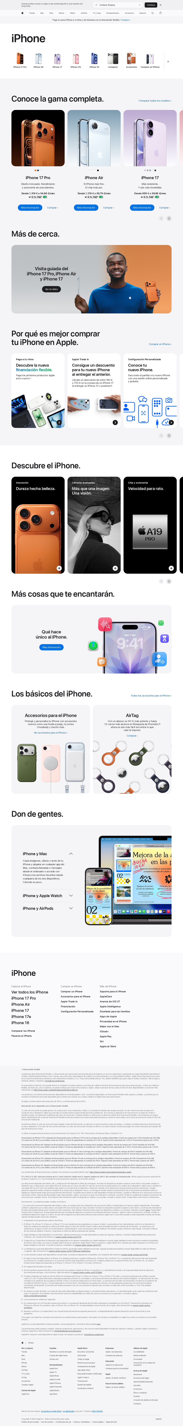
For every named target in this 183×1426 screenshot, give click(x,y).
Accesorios (25, 1381)
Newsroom (138, 1375)
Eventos (137, 1396)
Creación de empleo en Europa (146, 1400)
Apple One (53, 1369)
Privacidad (138, 1359)
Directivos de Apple (141, 1378)
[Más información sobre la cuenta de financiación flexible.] (38, 390)
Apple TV (53, 1372)
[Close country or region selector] (160, 5)
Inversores (138, 1389)
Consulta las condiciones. (55, 1081)
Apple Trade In (83, 1378)
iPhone (24, 1363)
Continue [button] (151, 5)
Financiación (82, 1381)
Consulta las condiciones (94, 1335)
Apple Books (54, 1390)
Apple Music (54, 1376)
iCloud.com (53, 1359)
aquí (98, 1324)
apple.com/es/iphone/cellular (35, 1296)
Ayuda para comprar (85, 1388)
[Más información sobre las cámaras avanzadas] (94, 525)
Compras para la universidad (117, 1369)
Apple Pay (25, 1394)
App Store (53, 1394)
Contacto (137, 1404)
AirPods (24, 1370)
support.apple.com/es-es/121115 (68, 1237)
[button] (118, 5)
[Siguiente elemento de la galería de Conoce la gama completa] (169, 218)
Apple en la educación (114, 1365)
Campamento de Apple (86, 1367)
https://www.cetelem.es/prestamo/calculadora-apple (110, 1172)
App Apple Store (83, 1370)
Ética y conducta (140, 1393)
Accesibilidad (139, 1352)
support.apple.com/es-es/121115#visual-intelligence (69, 1251)
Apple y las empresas (114, 1352)
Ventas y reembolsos (82, 1422)
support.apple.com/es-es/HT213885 (87, 1273)
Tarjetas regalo (27, 1385)
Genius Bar (81, 1356)
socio (148, 1210)
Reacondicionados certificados (89, 1374)
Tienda (24, 1352)
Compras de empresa (114, 1356)
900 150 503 (97, 1411)
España (159, 1419)
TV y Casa (25, 1374)
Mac (23, 1356)
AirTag (23, 1378)
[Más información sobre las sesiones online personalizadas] (150, 390)
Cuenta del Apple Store (58, 1356)
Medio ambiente (140, 1356)
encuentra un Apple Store (51, 1411)
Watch (23, 1367)
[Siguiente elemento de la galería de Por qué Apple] (169, 435)
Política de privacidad (29, 1422)
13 (159, 724)
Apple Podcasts (55, 1387)
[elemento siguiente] (168, 61)
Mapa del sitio (111, 1422)
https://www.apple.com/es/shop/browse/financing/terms (56, 1090)
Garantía (137, 1385)
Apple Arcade (54, 1380)
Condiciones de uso (63, 1422)
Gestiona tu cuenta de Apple (60, 1352)
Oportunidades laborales (143, 1382)
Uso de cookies (47, 1422)
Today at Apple (83, 1359)
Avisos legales (98, 1422)
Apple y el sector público (115, 1387)
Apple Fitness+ (55, 1383)
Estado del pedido (84, 1385)
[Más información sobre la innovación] (38, 525)
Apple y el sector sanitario (116, 1378)
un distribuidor (68, 1411)
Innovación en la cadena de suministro (144, 1364)
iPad (23, 1359)
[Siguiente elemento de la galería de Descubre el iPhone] (169, 581)
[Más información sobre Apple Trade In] (94, 390)
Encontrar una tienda (85, 1352)
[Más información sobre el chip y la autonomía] (150, 525)
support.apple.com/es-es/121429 (134, 1255)
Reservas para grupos (86, 1363)
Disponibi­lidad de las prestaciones (67, 1331)
